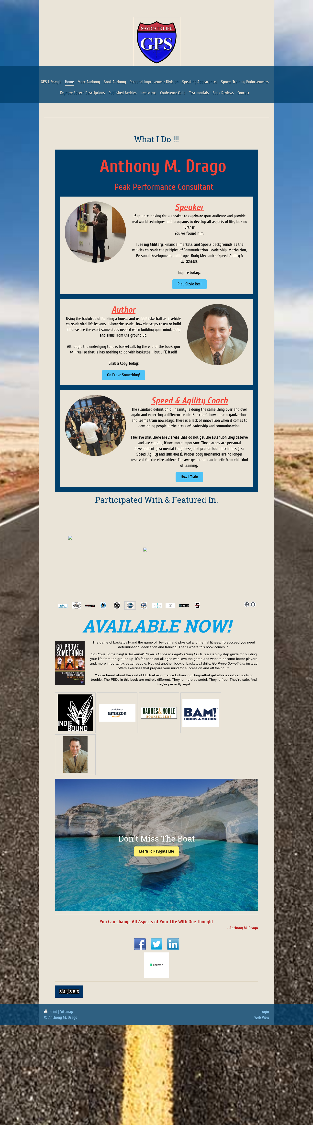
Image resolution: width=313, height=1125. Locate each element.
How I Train (189, 477)
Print (53, 1011)
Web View (261, 1017)
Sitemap (66, 1011)
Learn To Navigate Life (156, 851)
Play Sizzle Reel (189, 284)
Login (264, 1011)
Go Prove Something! (123, 374)
